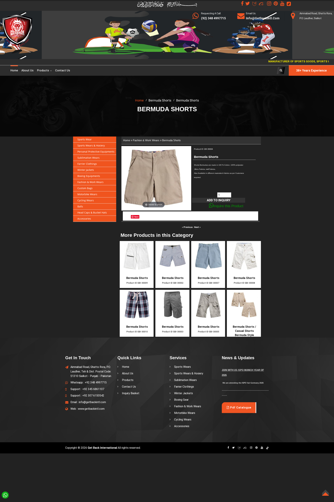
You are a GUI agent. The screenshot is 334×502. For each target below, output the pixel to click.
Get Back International (102, 447)
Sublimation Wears (88, 157)
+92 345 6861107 (93, 389)
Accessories (84, 218)
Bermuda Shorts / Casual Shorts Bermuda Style (244, 331)
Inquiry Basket (130, 393)
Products (43, 70)
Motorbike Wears (87, 194)
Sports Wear (84, 139)
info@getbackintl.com (92, 402)
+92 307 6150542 (93, 395)
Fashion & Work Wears (90, 182)
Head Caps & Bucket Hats (92, 212)
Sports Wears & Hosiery (91, 145)
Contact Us (62, 70)
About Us (127, 373)
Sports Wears (182, 366)
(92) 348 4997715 (213, 18)
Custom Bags (85, 188)
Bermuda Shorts (171, 140)
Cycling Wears (85, 200)
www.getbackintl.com (91, 408)
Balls (80, 206)
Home (14, 70)
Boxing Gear (181, 399)
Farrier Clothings (87, 163)
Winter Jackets (85, 170)
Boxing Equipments (88, 176)
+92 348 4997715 (96, 382)
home (139, 100)
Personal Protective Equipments (95, 151)
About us (27, 70)
